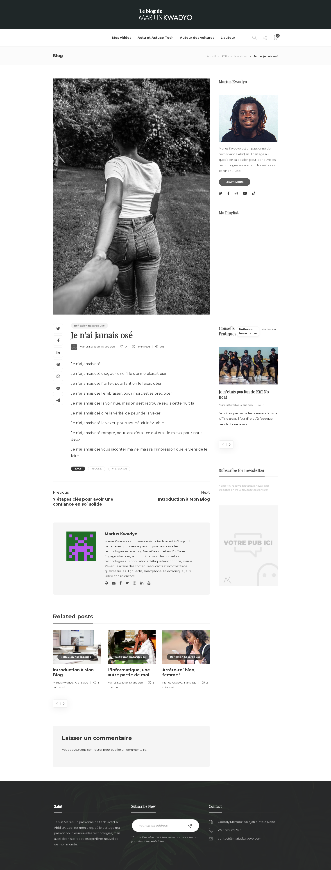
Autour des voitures (197, 38)
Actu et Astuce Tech (156, 38)
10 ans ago (108, 346)
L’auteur (228, 38)
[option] (77, 660)
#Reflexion (119, 468)
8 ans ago (190, 682)
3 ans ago (246, 405)
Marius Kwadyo (90, 346)
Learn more (235, 182)
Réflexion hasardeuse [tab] (248, 331)
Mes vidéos (121, 38)
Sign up (190, 826)
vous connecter (90, 749)
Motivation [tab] (269, 329)
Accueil (211, 56)
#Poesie (97, 468)
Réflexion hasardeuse (234, 56)
